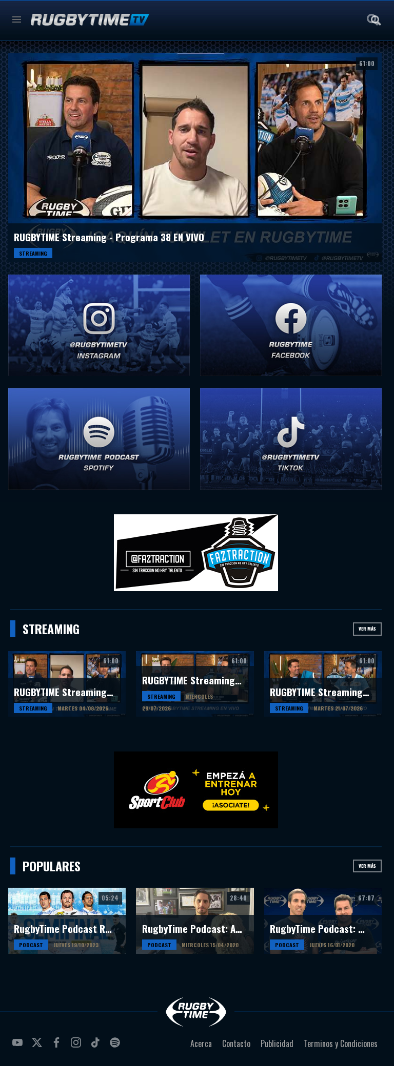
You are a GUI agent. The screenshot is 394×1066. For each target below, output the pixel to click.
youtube (19, 1046)
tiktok (97, 1046)
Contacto (236, 1043)
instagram (77, 1046)
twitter (38, 1046)
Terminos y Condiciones (341, 1043)
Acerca (201, 1043)
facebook (58, 1046)
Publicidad (277, 1043)
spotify (116, 1046)
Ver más (367, 628)
